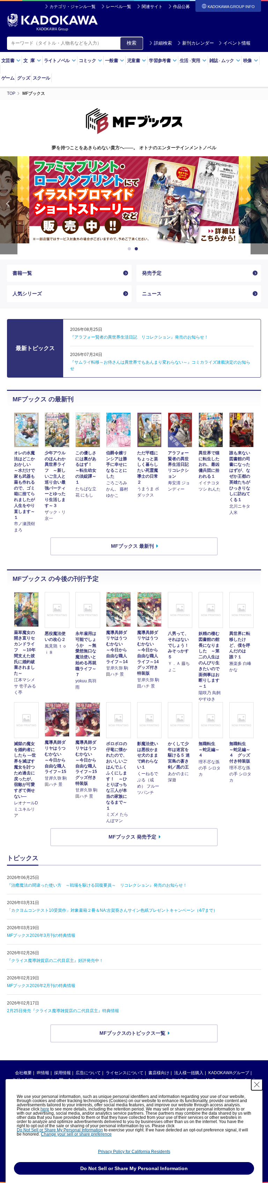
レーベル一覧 (118, 6)
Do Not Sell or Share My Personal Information (60, 1130)
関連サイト (152, 6)
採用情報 (62, 1072)
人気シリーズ (27, 293)
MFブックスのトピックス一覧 (132, 1033)
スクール (41, 78)
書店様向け (158, 1072)
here (44, 1109)
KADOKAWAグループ (228, 1072)
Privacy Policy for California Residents (134, 1151)
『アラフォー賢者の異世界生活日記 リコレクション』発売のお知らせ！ (139, 337)
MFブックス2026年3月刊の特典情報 (41, 935)
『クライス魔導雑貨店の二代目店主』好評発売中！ (55, 960)
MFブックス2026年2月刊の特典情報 (41, 985)
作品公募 (181, 6)
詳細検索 (163, 43)
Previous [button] (8, 205)
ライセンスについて (124, 1072)
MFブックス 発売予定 (132, 837)
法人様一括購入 (188, 1072)
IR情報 (43, 1072)
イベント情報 (237, 43)
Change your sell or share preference (76, 1134)
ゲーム (7, 78)
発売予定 (152, 273)
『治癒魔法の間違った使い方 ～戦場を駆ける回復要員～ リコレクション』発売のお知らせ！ (97, 885)
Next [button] (259, 205)
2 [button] (137, 249)
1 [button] (130, 249)
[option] (134, 199)
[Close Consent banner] (256, 1084)
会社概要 (23, 1072)
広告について (88, 1072)
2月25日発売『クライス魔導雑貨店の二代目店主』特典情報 (63, 1010)
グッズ (23, 78)
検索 (131, 43)
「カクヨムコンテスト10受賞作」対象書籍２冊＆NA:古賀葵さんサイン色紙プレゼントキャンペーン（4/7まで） (112, 910)
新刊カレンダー (198, 43)
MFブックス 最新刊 (132, 546)
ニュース (152, 293)
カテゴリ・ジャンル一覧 (73, 6)
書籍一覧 (22, 273)
